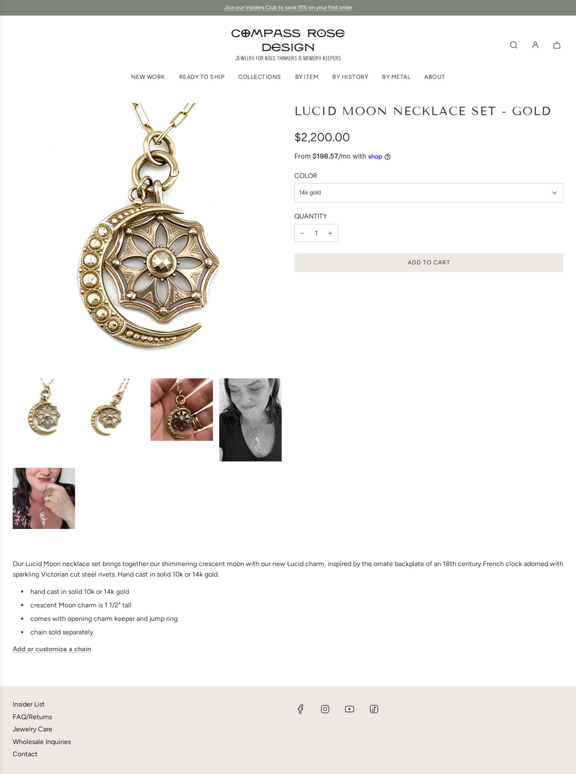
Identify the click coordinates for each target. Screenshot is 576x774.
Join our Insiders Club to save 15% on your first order (288, 7)
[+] (330, 233)
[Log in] (535, 45)
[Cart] (558, 45)
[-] (302, 233)
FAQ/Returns (32, 717)
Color (305, 176)
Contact (25, 754)
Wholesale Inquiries (42, 742)
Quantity (310, 216)
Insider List (29, 704)
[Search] (514, 45)
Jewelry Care (32, 729)
